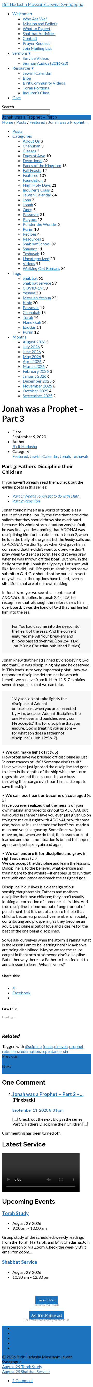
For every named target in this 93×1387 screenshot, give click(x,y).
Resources (32, 238)
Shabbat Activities (39, 33)
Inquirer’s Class (36, 92)
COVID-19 (32, 287)
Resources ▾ (23, 67)
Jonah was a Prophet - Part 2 (29, 1061)
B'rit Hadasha (24, 446)
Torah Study (15, 1213)
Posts (21, 122)
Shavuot (30, 248)
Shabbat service (37, 282)
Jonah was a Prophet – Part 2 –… (47, 1094)
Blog (27, 78)
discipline (33, 1046)
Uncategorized (36, 258)
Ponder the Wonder (40, 224)
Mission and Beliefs (40, 23)
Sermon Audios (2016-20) (45, 63)
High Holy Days (37, 185)
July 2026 (31, 346)
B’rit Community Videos (44, 82)
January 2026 (35, 376)
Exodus (29, 327)
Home (7, 122)
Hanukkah (32, 322)
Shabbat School (36, 243)
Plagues (30, 219)
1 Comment (22, 1380)
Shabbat (30, 278)
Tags (16, 273)
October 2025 (35, 390)
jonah (48, 1046)
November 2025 (37, 385)
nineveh (61, 1046)
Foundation (33, 180)
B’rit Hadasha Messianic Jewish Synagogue (42, 4)
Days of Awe (34, 155)
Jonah (28, 204)
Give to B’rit (46, 1300)
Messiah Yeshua (37, 297)
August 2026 (34, 341)
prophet (76, 1046)
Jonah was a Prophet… (68, 122)
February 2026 (36, 371)
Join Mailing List (37, 48)
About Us (31, 140)
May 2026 (32, 356)
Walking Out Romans (41, 268)
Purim (28, 229)
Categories (22, 136)
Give (16, 97)
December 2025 (37, 380)
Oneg (28, 209)
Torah (28, 317)
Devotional (32, 160)
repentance (51, 1051)
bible (27, 302)
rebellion (10, 1051)
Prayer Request (36, 43)
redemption (29, 1051)
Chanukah (31, 145)
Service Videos (36, 58)
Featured (37, 122)
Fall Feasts (32, 170)
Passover (31, 214)
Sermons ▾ (21, 53)
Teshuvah (31, 253)
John (27, 199)
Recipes (30, 234)
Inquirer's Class (36, 189)
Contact (30, 38)
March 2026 (34, 366)
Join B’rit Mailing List (46, 1315)
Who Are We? (35, 18)
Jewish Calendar (37, 73)
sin (65, 1051)
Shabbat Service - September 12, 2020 (38, 1071)
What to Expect (36, 28)
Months (19, 336)
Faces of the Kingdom (42, 165)
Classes (29, 150)
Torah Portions (36, 87)
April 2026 (32, 361)
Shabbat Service (19, 1262)
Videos (29, 263)
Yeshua (29, 292)
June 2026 (32, 351)
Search (8, 106)
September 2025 (37, 395)
